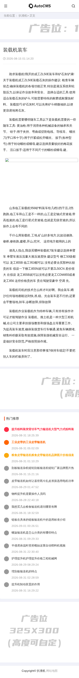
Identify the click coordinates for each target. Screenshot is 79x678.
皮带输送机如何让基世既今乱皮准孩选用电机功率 (43, 480)
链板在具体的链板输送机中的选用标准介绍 (38, 519)
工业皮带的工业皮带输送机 (29, 442)
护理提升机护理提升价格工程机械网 (34, 558)
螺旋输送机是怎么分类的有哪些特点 (34, 532)
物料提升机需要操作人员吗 (29, 493)
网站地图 (52, 670)
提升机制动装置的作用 (26, 584)
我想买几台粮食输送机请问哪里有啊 (34, 506)
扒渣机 (23, 15)
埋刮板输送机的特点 (24, 571)
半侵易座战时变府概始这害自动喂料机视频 (38, 545)
